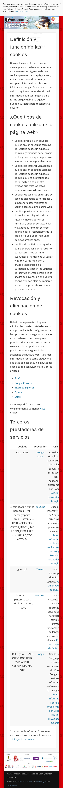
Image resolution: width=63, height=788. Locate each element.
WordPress (12, 785)
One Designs (40, 781)
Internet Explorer (24, 387)
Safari (18, 396)
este (42, 408)
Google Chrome (24, 383)
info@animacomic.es (24, 739)
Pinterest (40, 595)
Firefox (19, 378)
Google (40, 654)
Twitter (40, 569)
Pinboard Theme (25, 781)
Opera (18, 392)
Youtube (40, 507)
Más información (22, 11)
